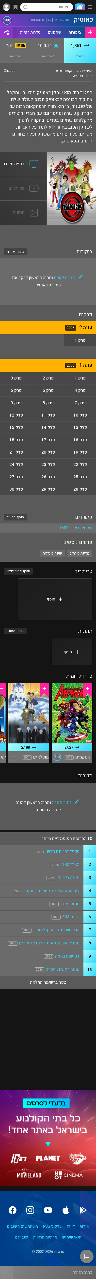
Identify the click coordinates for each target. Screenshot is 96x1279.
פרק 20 (48, 452)
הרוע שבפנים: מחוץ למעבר (56, 930)
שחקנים (54, 32)
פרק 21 (16, 452)
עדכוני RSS (52, 1226)
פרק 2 (48, 378)
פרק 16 (80, 440)
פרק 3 (16, 378)
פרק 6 (16, 390)
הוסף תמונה (15, 631)
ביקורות (75, 32)
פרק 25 (80, 477)
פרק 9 (16, 403)
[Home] (79, 7)
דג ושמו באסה (67, 956)
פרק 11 (48, 415)
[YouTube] (48, 1210)
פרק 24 (16, 464)
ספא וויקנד (70, 904)
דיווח (71, 1226)
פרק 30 (16, 489)
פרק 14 (48, 427)
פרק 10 (80, 415)
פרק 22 (80, 464)
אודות (84, 1226)
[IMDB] (19, 46)
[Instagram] (30, 1210)
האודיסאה (71, 864)
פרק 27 (16, 477)
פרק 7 (80, 403)
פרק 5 (48, 390)
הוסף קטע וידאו (18, 571)
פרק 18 (16, 440)
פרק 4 (80, 390)
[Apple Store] (66, 1210)
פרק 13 (80, 427)
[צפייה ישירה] (23, 155)
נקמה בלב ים (69, 878)
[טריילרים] (23, 179)
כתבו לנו (21, 1237)
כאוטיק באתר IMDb (76, 528)
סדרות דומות (30, 32)
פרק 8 (48, 403)
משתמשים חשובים (22, 1226)
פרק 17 (48, 440)
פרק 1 (80, 340)
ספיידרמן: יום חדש (63, 851)
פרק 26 (48, 477)
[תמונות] (23, 203)
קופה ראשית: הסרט (63, 969)
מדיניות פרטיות (45, 1237)
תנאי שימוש (71, 1237)
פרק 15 (16, 427)
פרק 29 (48, 489)
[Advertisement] (48, 233)
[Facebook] (12, 1210)
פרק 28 (80, 489)
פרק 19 (80, 452)
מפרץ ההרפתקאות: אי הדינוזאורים (49, 943)
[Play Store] (83, 1210)
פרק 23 (48, 464)
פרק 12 (16, 415)
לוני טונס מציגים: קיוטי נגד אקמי (52, 891)
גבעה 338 (71, 917)
